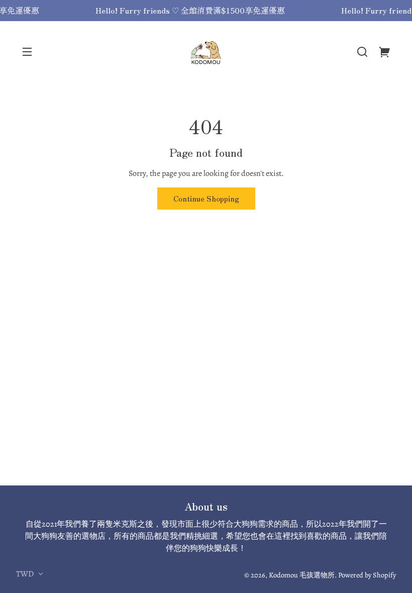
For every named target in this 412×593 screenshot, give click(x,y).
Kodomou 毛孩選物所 (302, 575)
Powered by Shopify (367, 575)
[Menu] (27, 52)
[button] (362, 52)
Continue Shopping (206, 198)
